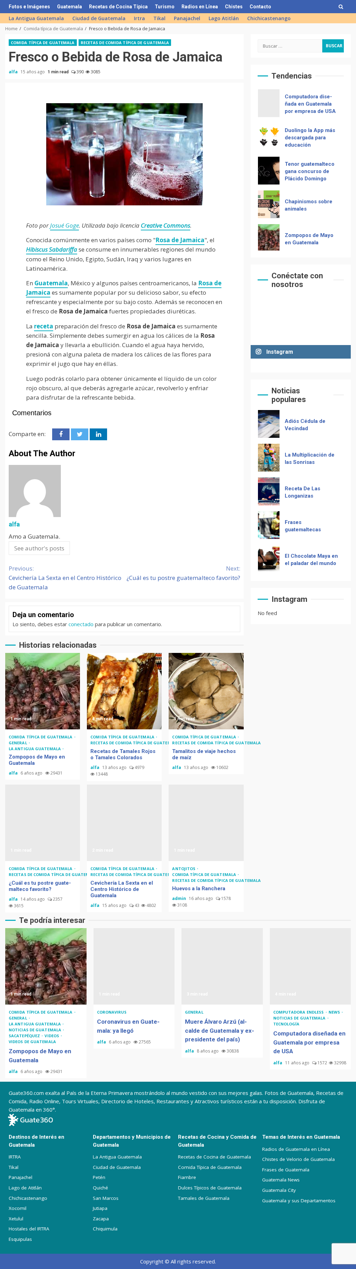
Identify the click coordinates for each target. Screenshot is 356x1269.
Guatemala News (281, 1180)
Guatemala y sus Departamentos (298, 1200)
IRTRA (15, 1157)
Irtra (139, 18)
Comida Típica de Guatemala (210, 1167)
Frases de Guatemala (285, 1169)
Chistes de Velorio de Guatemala (298, 1159)
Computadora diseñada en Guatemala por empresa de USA (269, 103)
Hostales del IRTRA (29, 1229)
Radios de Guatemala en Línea (296, 1149)
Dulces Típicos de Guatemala (210, 1188)
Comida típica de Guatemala (43, 42)
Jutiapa (100, 1208)
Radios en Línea (199, 6)
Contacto (260, 6)
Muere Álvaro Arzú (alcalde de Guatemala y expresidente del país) (222, 966)
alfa (14, 72)
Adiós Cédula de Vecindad (269, 424)
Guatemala (69, 6)
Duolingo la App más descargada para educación (269, 137)
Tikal (159, 18)
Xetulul (16, 1218)
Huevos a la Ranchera (206, 823)
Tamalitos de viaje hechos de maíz (206, 691)
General (18, 743)
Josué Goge (64, 225)
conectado (81, 624)
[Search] (341, 6)
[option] (301, 105)
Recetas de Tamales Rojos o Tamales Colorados (124, 691)
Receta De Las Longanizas (269, 491)
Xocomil (17, 1208)
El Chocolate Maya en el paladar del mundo (269, 559)
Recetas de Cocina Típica (118, 6)
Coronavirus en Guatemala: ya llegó (134, 966)
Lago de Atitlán (25, 1188)
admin (179, 898)
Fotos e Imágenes (29, 6)
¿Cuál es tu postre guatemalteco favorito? (183, 573)
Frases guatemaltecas (269, 525)
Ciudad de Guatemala (99, 18)
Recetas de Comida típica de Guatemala (125, 42)
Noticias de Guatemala (35, 1030)
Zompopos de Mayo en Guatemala (42, 691)
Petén (99, 1177)
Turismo (165, 6)
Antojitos (184, 868)
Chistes (234, 6)
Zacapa (101, 1218)
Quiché (100, 1188)
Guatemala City (279, 1190)
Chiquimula (105, 1229)
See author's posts (39, 548)
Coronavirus (112, 1012)
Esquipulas (20, 1239)
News (335, 1012)
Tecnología (286, 1024)
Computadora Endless (299, 1012)
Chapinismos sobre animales (269, 204)
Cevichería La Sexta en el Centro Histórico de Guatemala (65, 577)
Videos (52, 1036)
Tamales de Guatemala (203, 1198)
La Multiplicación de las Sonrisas (269, 458)
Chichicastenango (269, 18)
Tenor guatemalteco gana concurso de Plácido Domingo (269, 171)
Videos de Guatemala (32, 1041)
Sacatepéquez (25, 1036)
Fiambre (187, 1177)
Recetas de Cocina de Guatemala (214, 1157)
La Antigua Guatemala (36, 18)
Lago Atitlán (224, 18)
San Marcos (106, 1198)
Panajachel (187, 18)
